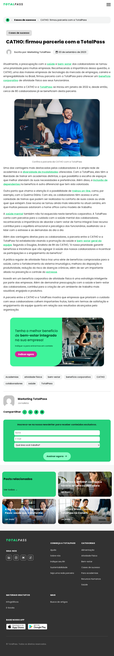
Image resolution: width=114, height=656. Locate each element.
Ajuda (53, 550)
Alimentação (87, 550)
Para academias (89, 573)
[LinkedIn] (9, 557)
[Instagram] (42, 412)
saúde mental (14, 214)
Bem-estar (86, 561)
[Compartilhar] (24, 412)
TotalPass (46, 87)
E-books (10, 607)
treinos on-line (81, 191)
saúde (51, 64)
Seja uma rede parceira (62, 573)
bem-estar (64, 64)
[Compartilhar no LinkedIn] (30, 412)
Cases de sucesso (19, 33)
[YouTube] (23, 557)
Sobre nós (55, 555)
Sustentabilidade (58, 567)
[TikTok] (30, 557)
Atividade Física (89, 555)
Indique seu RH (57, 561)
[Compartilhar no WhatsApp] (36, 412)
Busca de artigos (59, 601)
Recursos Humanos (91, 579)
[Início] (7, 20)
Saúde (84, 584)
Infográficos (12, 601)
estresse (51, 272)
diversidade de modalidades (40, 172)
